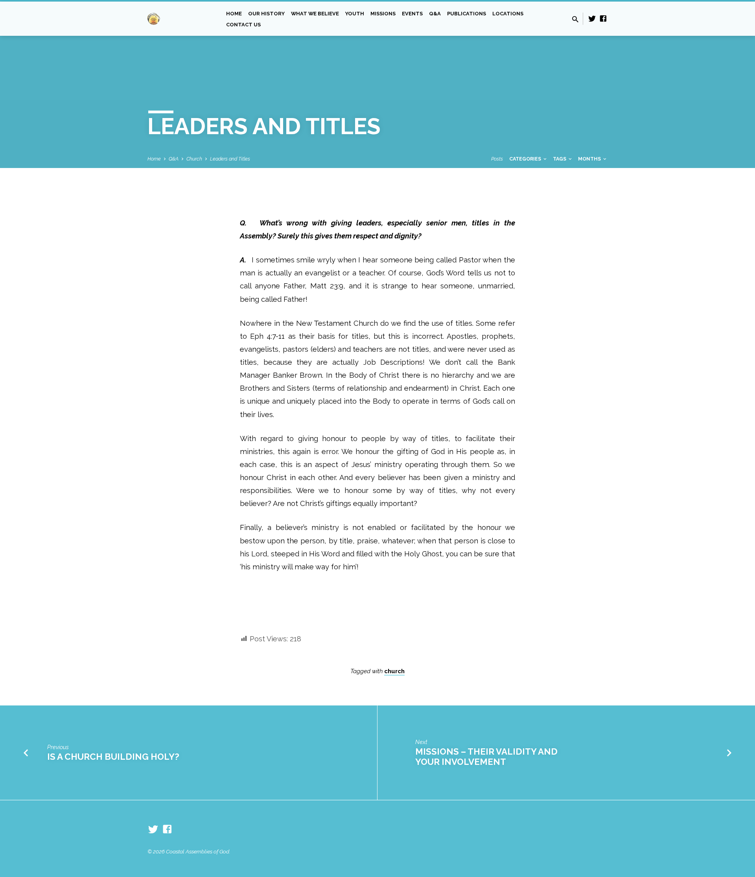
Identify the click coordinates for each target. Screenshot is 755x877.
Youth (354, 14)
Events (412, 14)
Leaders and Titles (230, 159)
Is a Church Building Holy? (115, 756)
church (394, 671)
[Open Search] (575, 19)
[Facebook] (603, 19)
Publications (466, 14)
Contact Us (243, 25)
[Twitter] (592, 19)
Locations (507, 14)
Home (234, 14)
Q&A (435, 14)
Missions (383, 14)
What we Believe (315, 14)
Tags (560, 159)
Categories (525, 159)
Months (590, 159)
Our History (266, 14)
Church (194, 159)
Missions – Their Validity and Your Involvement (486, 756)
